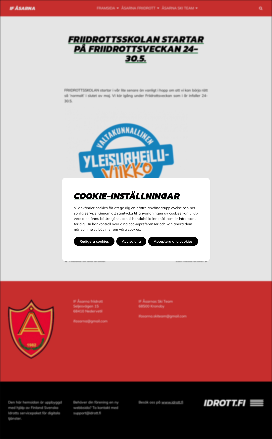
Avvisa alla (131, 241)
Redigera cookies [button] (94, 241)
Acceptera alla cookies (173, 241)
